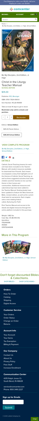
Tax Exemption (10, 341)
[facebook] (3, 157)
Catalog (7, 297)
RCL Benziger (14, 96)
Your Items (8, 337)
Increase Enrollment (12, 367)
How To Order (10, 293)
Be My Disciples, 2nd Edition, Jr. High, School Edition (19, 26)
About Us (8, 358)
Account (20, 14)
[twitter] (6, 157)
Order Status (9, 317)
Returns (7, 324)
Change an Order (11, 320)
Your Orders (9, 314)
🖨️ (13, 157)
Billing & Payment (11, 344)
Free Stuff (8, 364)
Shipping (7, 300)
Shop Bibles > (9, 281)
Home (4, 24)
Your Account (9, 334)
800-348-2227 (16, 389)
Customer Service (12, 310)
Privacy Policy (9, 361)
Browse (5, 14)
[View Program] (19, 247)
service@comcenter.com (14, 386)
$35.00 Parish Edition (11, 129)
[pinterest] (10, 157)
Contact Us (8, 355)
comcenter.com (19, 8)
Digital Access (10, 303)
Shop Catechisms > (27, 281)
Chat (34, 419)
